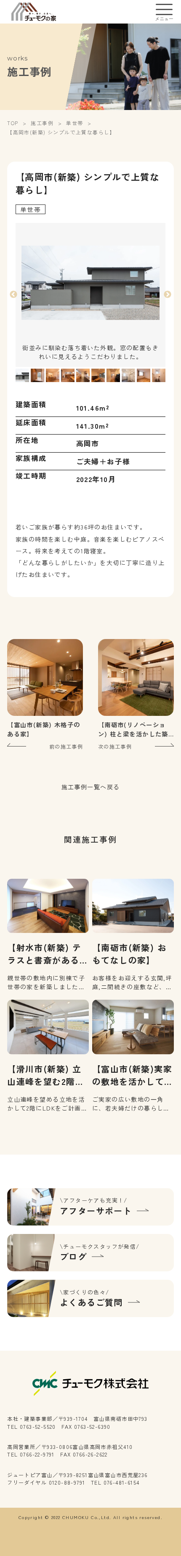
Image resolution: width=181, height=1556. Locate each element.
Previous (13, 295)
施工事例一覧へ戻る (90, 787)
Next (167, 295)
